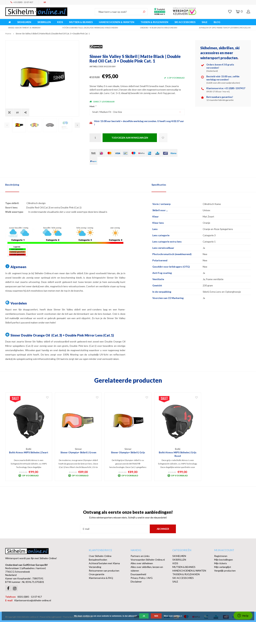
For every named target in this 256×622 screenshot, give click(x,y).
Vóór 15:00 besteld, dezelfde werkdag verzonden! (90, 27)
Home (8, 33)
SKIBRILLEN (44, 22)
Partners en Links (140, 555)
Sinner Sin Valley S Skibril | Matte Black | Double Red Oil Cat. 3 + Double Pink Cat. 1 (53, 33)
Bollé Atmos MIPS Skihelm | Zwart (28, 452)
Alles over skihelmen (142, 563)
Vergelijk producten (225, 570)
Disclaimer (136, 581)
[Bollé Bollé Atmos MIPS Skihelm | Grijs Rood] (178, 421)
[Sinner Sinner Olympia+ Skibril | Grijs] (128, 421)
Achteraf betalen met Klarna (104, 563)
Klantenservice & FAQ (101, 577)
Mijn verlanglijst (222, 566)
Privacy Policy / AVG (142, 577)
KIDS (60, 22)
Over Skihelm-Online (100, 555)
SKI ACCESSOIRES (184, 22)
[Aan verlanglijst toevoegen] (163, 137)
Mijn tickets (220, 563)
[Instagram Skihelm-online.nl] (15, 588)
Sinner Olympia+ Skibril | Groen (78, 452)
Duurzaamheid (138, 574)
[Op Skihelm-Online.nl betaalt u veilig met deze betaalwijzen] (93, 153)
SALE (204, 22)
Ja (144, 616)
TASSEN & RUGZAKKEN (154, 22)
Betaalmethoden (98, 559)
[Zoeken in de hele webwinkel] (144, 11)
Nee (156, 616)
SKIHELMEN (24, 22)
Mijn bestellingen (223, 559)
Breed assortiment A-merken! (24, 27)
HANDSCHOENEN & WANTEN (116, 22)
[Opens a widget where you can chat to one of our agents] (243, 616)
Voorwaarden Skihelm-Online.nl (148, 559)
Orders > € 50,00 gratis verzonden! (158, 27)
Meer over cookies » (173, 616)
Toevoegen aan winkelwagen (129, 137)
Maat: (93, 106)
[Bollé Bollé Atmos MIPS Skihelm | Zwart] (29, 421)
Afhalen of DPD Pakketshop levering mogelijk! (225, 27)
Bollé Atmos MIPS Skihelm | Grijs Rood (177, 454)
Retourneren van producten (104, 570)
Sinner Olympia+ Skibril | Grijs (128, 452)
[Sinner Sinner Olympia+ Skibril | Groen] (78, 421)
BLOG (217, 22)
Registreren (220, 555)
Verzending (95, 566)
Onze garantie (96, 574)
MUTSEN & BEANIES (81, 22)
